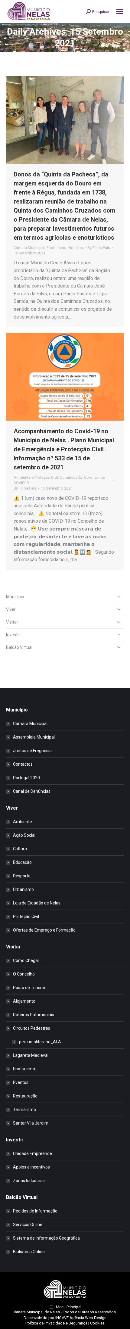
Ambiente (22, 821)
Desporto (22, 875)
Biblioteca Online (29, 1251)
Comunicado (71, 477)
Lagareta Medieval (30, 1055)
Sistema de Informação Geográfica (46, 1238)
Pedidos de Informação (35, 1211)
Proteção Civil (26, 916)
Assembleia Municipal (34, 737)
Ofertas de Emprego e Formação (44, 930)
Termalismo (24, 1109)
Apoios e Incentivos (31, 1167)
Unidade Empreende (32, 1153)
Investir (13, 634)
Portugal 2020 (26, 777)
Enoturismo (57, 247)
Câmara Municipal (29, 247)
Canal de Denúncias (31, 791)
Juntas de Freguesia (32, 750)
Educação (22, 862)
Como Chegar (26, 960)
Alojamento (24, 1001)
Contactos (23, 764)
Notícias (75, 247)
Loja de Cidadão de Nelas (36, 903)
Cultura (20, 848)
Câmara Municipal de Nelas (36, 1312)
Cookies (97, 1323)
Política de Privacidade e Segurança (56, 1323)
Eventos (20, 1082)
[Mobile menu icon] (119, 11)
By (98, 247)
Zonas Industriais (29, 1180)
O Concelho (24, 974)
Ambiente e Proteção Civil (36, 477)
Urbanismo (23, 889)
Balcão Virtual (19, 647)
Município (15, 596)
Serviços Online (27, 1224)
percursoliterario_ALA (40, 1041)
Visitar (12, 622)
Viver (11, 609)
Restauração (25, 1096)
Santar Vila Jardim (30, 1123)
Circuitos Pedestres (31, 1028)
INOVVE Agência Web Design (80, 1317)
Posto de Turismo (30, 987)
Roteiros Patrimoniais (33, 1014)
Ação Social (24, 835)
